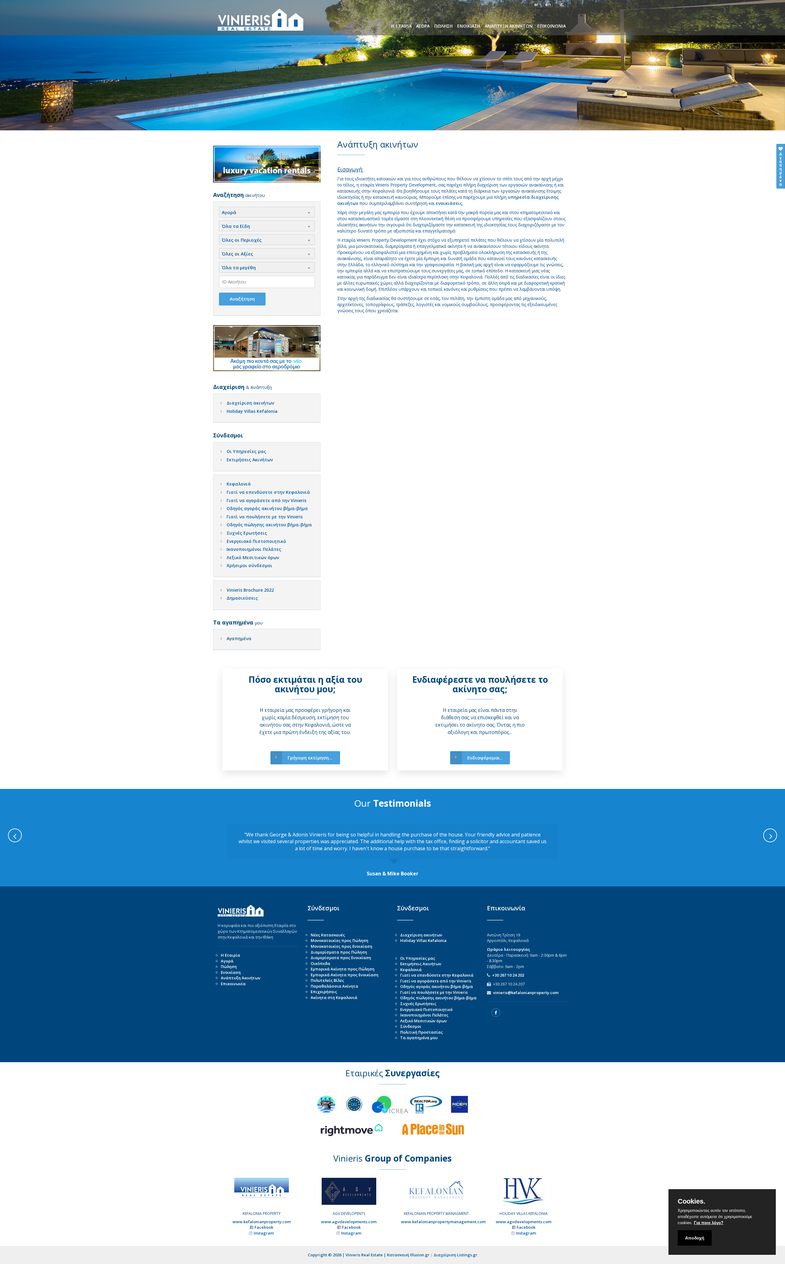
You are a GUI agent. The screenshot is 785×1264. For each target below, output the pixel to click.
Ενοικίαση (231, 972)
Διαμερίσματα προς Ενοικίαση (341, 957)
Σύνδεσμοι (410, 1026)
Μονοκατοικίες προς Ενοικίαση (341, 946)
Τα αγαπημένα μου (419, 1037)
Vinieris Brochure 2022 (250, 590)
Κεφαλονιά (239, 484)
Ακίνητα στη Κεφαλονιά (334, 997)
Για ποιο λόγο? (708, 1222)
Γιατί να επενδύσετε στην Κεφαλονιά (268, 492)
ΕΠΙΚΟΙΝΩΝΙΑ (551, 26)
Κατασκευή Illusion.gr (408, 1255)
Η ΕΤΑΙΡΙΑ (401, 26)
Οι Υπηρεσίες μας (246, 451)
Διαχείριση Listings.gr (455, 1255)
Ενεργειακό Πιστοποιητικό (256, 541)
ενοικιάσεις (449, 203)
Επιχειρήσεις (324, 991)
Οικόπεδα (320, 963)
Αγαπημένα (239, 638)
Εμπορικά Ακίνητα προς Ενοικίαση (344, 975)
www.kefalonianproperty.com (261, 1221)
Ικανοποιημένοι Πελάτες (254, 549)
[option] (392, 850)
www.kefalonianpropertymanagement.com (443, 1221)
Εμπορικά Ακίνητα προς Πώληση (342, 969)
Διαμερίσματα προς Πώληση (339, 952)
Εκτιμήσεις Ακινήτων (250, 460)
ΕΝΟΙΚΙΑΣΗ (468, 26)
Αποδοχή (694, 1237)
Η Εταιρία (230, 955)
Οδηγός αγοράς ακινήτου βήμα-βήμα (267, 508)
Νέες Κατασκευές (328, 935)
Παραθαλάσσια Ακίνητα (334, 986)
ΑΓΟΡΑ (423, 26)
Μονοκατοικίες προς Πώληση (339, 940)
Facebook (264, 1227)
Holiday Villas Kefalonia (252, 411)
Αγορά (227, 961)
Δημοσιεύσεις (242, 598)
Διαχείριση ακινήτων (250, 403)
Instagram (264, 1233)
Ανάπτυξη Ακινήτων (240, 978)
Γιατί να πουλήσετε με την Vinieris (265, 517)
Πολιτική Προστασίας (421, 1032)
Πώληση (229, 966)
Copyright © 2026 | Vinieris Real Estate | (347, 1255)
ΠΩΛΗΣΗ (443, 26)
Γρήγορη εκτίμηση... (310, 758)
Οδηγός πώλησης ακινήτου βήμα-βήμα (269, 525)
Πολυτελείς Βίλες (327, 980)
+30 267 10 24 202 (508, 975)
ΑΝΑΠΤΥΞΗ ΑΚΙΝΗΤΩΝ (509, 26)
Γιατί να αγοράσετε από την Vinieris (266, 500)
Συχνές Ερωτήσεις (247, 533)
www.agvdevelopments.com (349, 1221)
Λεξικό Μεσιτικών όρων (253, 557)
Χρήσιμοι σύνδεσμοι (249, 565)
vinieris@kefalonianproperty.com (525, 992)
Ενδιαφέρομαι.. (484, 758)
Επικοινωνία (233, 983)
